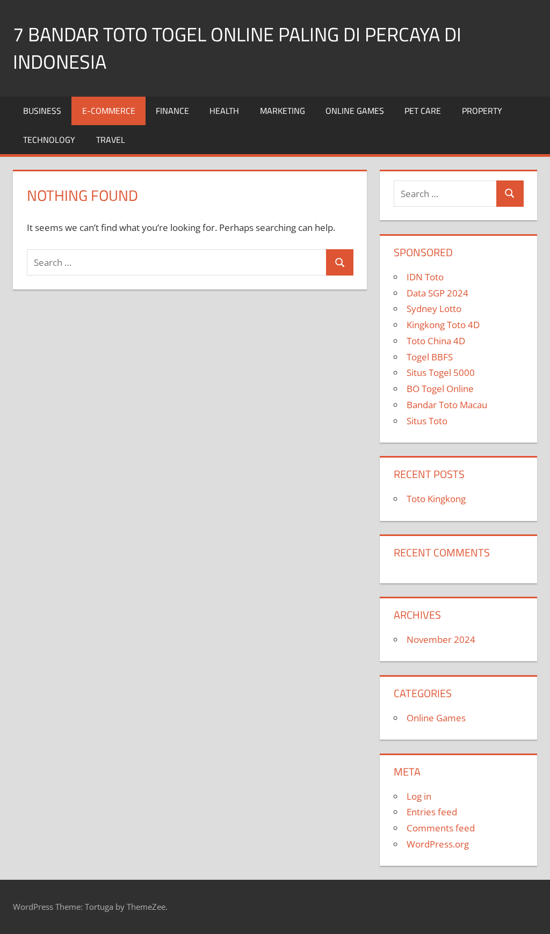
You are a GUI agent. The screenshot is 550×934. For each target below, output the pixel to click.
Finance (172, 110)
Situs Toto (427, 421)
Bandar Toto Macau (447, 405)
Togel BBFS (430, 357)
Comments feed (441, 828)
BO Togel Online (440, 388)
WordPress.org (438, 844)
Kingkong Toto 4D (443, 324)
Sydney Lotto (434, 308)
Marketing (282, 110)
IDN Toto (425, 277)
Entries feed (432, 812)
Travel (110, 139)
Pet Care (422, 110)
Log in (419, 796)
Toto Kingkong (436, 499)
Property (482, 110)
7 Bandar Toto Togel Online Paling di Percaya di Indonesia (237, 47)
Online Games (354, 110)
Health (224, 110)
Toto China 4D (436, 341)
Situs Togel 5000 (441, 372)
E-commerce (108, 110)
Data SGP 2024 (437, 293)
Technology (49, 139)
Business (42, 110)
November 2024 (441, 639)
